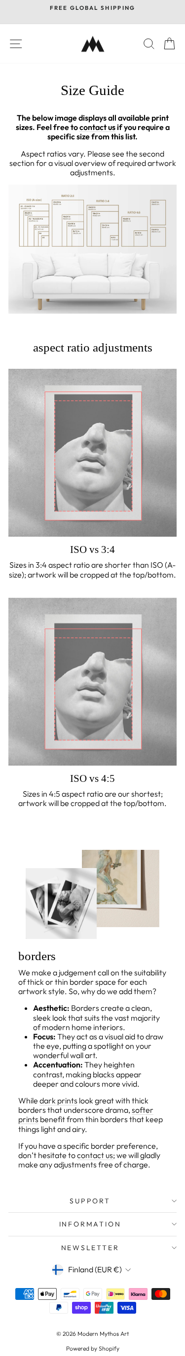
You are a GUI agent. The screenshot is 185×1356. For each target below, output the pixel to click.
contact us (95, 1155)
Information (90, 1224)
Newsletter (90, 1247)
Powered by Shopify (92, 1348)
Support (90, 1200)
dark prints (58, 1100)
